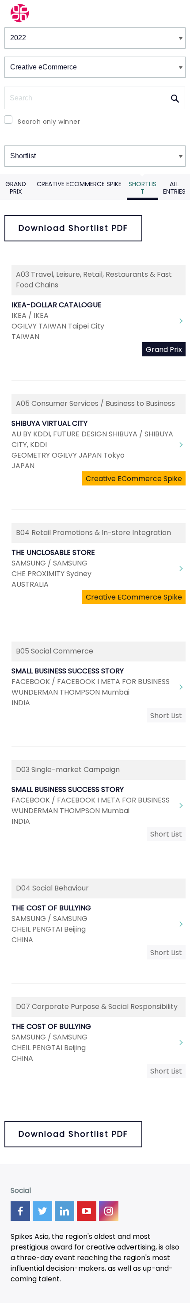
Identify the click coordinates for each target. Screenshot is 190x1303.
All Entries (174, 188)
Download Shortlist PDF (73, 227)
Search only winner (49, 121)
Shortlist (142, 188)
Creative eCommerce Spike (79, 184)
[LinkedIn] (64, 1211)
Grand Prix (15, 188)
